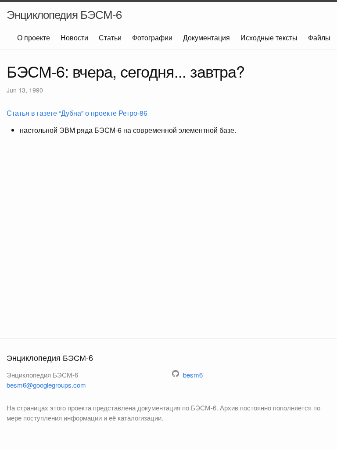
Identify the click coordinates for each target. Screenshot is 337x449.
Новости (74, 37)
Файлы (319, 37)
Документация (206, 37)
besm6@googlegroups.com (46, 384)
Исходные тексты (269, 37)
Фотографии (152, 37)
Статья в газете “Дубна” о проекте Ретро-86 (77, 113)
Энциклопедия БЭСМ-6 (64, 14)
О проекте (33, 37)
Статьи (110, 37)
